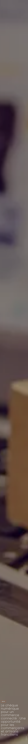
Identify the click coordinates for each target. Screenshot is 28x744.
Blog (3, 701)
